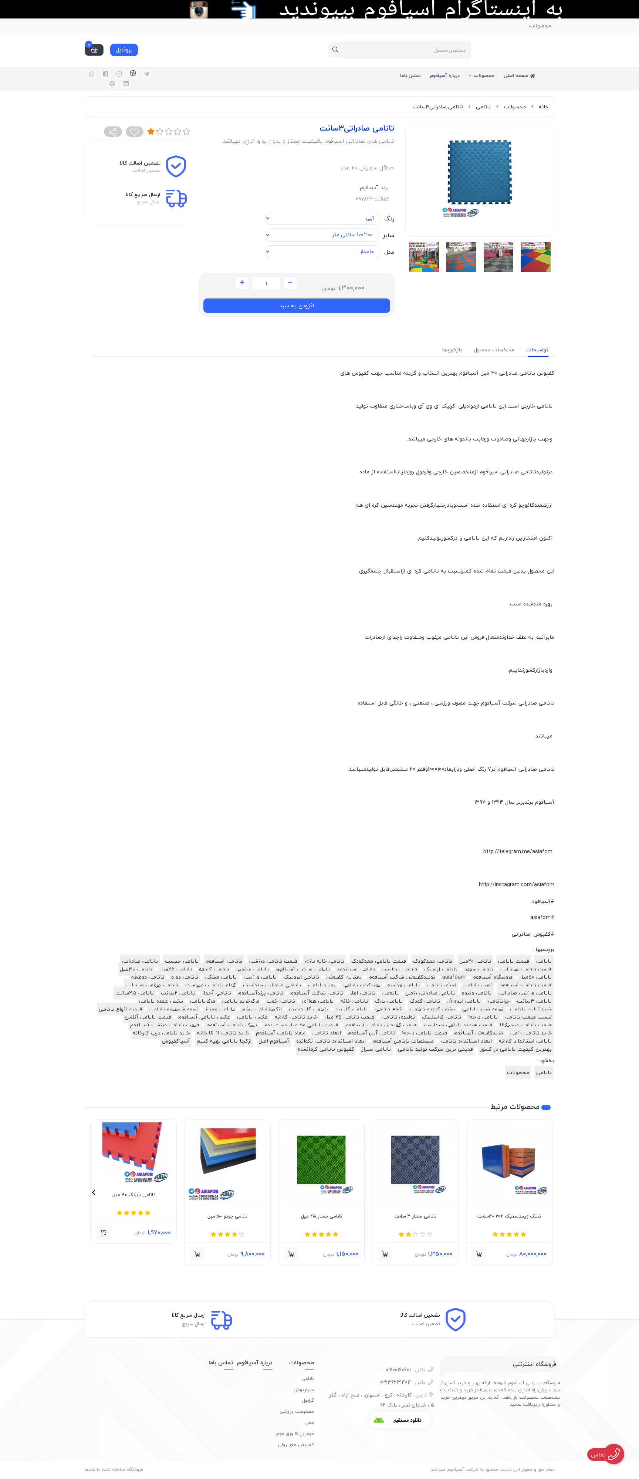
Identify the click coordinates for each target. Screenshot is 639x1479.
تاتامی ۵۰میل (536, 977)
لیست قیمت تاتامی (528, 1017)
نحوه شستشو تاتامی (173, 1009)
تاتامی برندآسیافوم (260, 992)
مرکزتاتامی (202, 1001)
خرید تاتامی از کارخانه (223, 1032)
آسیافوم (369, 187)
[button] (546, 1192)
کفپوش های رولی (296, 1445)
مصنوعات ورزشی (297, 1411)
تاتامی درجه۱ (483, 1017)
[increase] (242, 283)
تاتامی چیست (182, 961)
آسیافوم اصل (273, 1041)
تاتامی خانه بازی (324, 961)
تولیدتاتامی (321, 985)
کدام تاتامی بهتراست (210, 985)
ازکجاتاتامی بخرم (262, 1009)
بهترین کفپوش (344, 977)
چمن (309, 1422)
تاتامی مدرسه (404, 985)
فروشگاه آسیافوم (493, 977)
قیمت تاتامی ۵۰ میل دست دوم (301, 1025)
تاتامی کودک (425, 1001)
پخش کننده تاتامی (432, 1009)
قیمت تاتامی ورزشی (273, 961)
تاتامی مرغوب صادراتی (151, 985)
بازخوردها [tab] (452, 349)
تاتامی (483, 106)
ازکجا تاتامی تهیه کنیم (224, 1041)
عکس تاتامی (252, 1017)
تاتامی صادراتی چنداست (272, 985)
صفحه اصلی (517, 75)
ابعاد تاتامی (326, 1032)
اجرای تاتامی (441, 985)
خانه (543, 106)
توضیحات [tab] (537, 349)
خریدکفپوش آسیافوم (478, 1032)
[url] (112, 84)
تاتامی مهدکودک (432, 961)
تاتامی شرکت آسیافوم (316, 992)
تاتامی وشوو (476, 992)
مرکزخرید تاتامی (241, 1001)
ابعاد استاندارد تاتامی (466, 1041)
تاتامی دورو (184, 977)
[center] (335, 50)
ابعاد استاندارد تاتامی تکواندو (331, 1041)
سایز (388, 235)
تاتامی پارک (389, 1001)
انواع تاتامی (389, 1009)
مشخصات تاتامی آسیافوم (403, 1041)
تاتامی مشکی (221, 977)
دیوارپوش (304, 1389)
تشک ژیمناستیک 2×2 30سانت (509, 1216)
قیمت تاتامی (513, 961)
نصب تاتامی (478, 985)
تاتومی (390, 992)
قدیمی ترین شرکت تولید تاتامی (435, 1049)
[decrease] (290, 283)
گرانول (308, 1400)
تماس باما (410, 75)
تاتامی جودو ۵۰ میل (227, 1216)
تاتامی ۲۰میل (475, 961)
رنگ (389, 218)
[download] (400, 1420)
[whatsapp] (91, 74)
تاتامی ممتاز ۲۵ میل (321, 1216)
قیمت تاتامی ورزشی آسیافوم (165, 1025)
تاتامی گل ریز (351, 1009)
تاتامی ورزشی (260, 977)
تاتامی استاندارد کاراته (525, 1041)
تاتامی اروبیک (440, 969)
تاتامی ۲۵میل (175, 969)
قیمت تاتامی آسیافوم (526, 985)
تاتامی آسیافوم (224, 961)
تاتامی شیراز (376, 1049)
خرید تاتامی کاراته (296, 1017)
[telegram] (146, 74)
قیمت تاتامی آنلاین (148, 1017)
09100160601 (405, 1369)
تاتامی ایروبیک (301, 977)
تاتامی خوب (281, 1001)
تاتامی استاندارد (356, 969)
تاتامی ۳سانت (534, 1001)
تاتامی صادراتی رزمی (430, 992)
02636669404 (402, 1382)
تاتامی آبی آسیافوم (371, 1032)
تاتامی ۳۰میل (136, 969)
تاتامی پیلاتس (399, 969)
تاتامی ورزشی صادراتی (525, 992)
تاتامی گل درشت (308, 1009)
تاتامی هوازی (318, 1001)
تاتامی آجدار (216, 992)
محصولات (540, 25)
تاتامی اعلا (362, 992)
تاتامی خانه (354, 1001)
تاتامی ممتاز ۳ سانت (415, 1216)
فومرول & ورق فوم (295, 1433)
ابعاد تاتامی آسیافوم (280, 1032)
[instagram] (119, 74)
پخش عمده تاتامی (161, 1001)
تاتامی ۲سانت (178, 992)
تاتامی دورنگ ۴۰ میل (133, 1195)
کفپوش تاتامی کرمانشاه (326, 1049)
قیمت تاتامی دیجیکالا (526, 1025)
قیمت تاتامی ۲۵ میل (350, 1017)
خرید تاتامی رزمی (531, 1032)
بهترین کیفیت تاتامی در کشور (516, 1049)
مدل (389, 252)
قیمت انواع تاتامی (120, 1009)
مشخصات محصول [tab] (494, 349)
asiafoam (454, 977)
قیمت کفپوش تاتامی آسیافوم (381, 1025)
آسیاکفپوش (176, 1041)
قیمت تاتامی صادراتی (526, 969)
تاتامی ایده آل (464, 1001)
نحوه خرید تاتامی (482, 1009)
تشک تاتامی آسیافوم (232, 1025)
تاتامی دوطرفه (147, 977)
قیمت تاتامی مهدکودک (378, 961)
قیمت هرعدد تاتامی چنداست (458, 1025)
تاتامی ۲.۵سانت (134, 992)
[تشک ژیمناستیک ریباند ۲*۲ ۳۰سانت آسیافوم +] (509, 1162)
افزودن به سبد (296, 305)
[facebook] (105, 74)
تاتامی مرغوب (252, 969)
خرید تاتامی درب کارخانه (161, 1032)
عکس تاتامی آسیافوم (204, 1017)
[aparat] (132, 74)
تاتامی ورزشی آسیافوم (303, 969)
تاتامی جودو (478, 969)
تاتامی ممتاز (220, 1009)
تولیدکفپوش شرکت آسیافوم (402, 977)
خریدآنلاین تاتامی (531, 1009)
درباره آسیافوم (445, 75)
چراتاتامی (499, 1001)
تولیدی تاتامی (398, 1017)
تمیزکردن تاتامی (361, 985)
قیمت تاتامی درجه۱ (424, 1032)
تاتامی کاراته (214, 969)
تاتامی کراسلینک (441, 1017)
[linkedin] (126, 84)
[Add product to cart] (479, 1253)
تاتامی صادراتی (140, 961)
